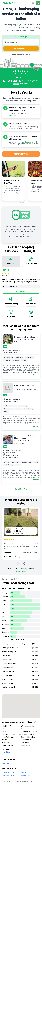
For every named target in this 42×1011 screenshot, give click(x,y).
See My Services (21, 154)
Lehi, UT (24, 772)
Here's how (12, 115)
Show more (36, 375)
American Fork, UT (8, 772)
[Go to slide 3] (22, 202)
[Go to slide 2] (20, 202)
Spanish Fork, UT (27, 775)
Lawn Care (5, 763)
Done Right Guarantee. (26, 142)
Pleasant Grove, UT (8, 775)
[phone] (38, 3)
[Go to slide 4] (23, 202)
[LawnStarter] (9, 3)
